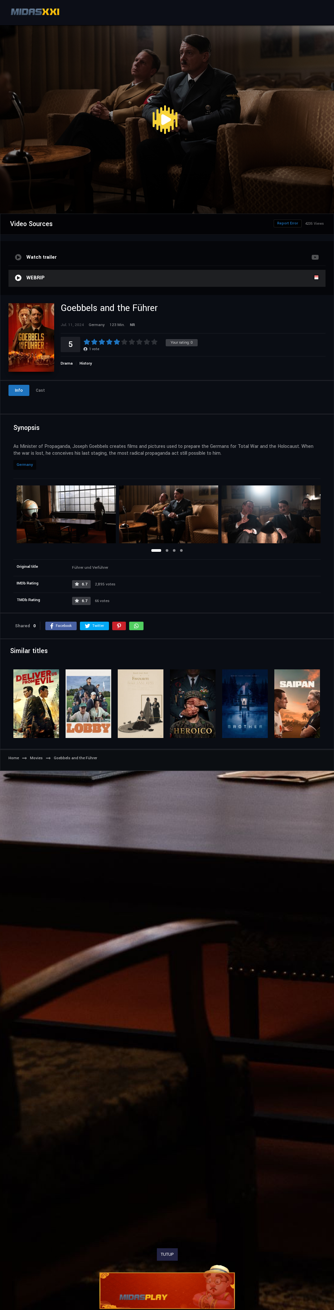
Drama (67, 363)
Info (19, 390)
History (86, 363)
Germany (25, 464)
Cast (40, 390)
